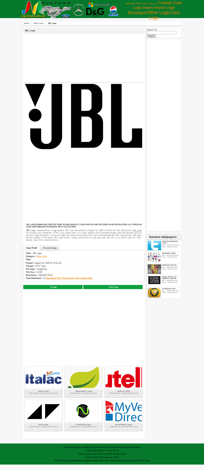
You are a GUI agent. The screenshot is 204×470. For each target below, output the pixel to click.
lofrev (56, 460)
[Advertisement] (83, 57)
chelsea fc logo (143, 460)
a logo (118, 460)
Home (26, 23)
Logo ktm (125, 460)
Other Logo (158, 12)
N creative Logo (83, 425)
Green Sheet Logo (83, 391)
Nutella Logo (123, 391)
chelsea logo (83, 460)
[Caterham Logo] (154, 297)
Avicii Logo (43, 425)
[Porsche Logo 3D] (154, 273)
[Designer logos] (154, 261)
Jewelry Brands (153, 8)
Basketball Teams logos (136, 3)
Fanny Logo (152, 3)
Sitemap (136, 447)
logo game (72, 460)
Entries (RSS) (91, 457)
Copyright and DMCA (81, 447)
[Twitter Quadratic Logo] (154, 249)
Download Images (50, 248)
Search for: (152, 30)
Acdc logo (113, 287)
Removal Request (124, 447)
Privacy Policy (108, 447)
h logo (133, 460)
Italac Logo (43, 391)
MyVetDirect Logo (123, 425)
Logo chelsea (110, 460)
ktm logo (63, 460)
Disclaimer (96, 447)
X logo (53, 287)
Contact (67, 447)
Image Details (31, 248)
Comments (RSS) (111, 457)
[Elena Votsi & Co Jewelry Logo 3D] (154, 285)
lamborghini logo (96, 460)
